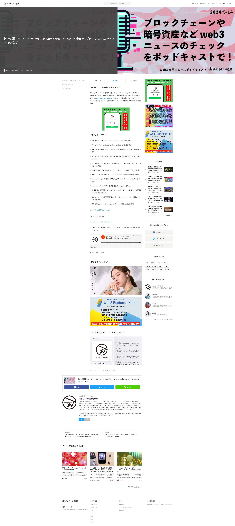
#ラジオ (113, 370)
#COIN (160, 266)
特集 (158, 172)
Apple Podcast (99, 98)
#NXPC (147, 269)
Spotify (109, 98)
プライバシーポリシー (125, 507)
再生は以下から (67, 88)
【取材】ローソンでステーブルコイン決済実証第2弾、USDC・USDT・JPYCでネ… (155, 188)
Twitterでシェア (160, 239)
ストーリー (202, 3)
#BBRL (160, 269)
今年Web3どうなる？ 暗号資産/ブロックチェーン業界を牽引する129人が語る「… (155, 178)
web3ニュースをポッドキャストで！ (73, 81)
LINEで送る (134, 80)
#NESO (166, 266)
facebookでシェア (161, 232)
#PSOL (154, 266)
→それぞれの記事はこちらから (100, 210)
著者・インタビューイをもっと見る (163, 319)
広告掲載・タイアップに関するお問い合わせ (159, 504)
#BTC (147, 262)
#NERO (159, 262)
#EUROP (167, 269)
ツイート (117, 80)
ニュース (214, 3)
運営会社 (121, 504)
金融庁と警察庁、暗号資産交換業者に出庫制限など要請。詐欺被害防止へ (155, 208)
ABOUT (229, 3)
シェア (99, 80)
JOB (220, 3)
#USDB (154, 269)
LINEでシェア (159, 245)
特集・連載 (195, 3)
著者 (224, 3)
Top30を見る (169, 215)
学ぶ (209, 3)
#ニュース (105, 370)
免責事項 (121, 510)
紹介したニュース (67, 85)
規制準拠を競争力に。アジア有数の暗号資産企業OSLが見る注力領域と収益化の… (155, 168)
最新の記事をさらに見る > (135, 487)
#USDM (148, 266)
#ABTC (153, 262)
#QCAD (166, 262)
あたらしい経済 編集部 (88, 399)
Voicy (115, 98)
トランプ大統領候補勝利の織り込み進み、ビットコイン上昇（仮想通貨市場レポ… (155, 198)
